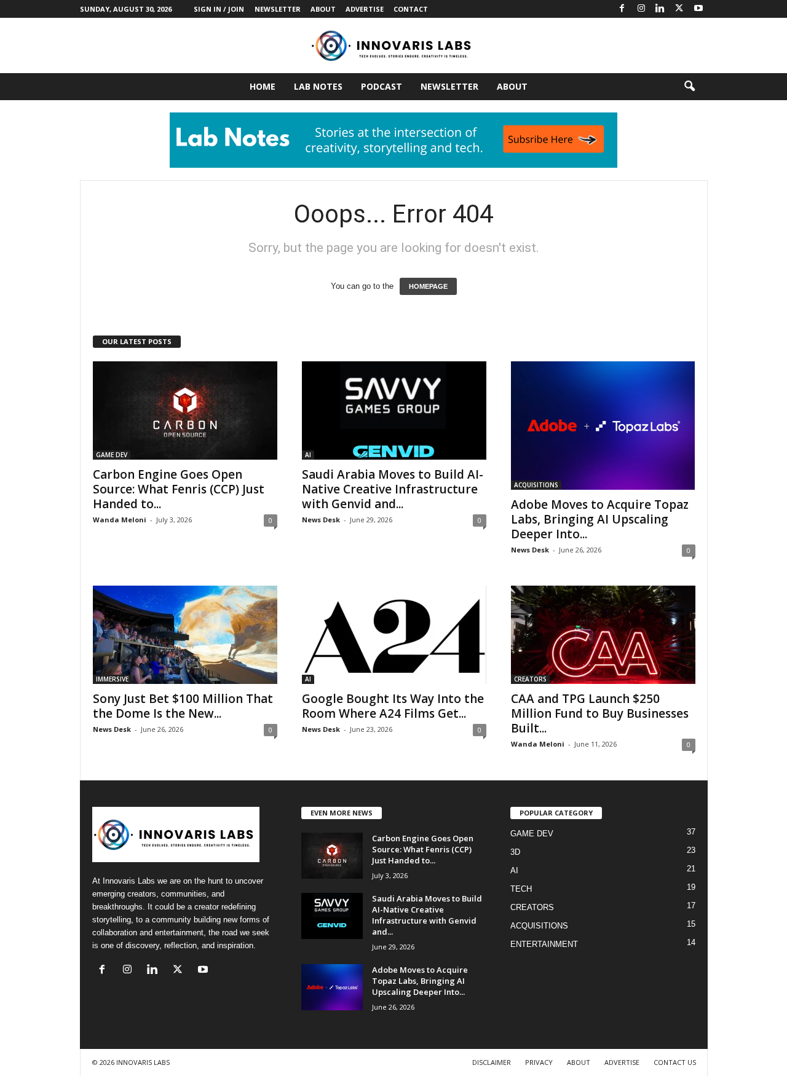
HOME (262, 86)
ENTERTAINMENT (544, 944)
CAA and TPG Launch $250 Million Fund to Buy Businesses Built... (600, 713)
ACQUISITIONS (536, 485)
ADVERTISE (365, 9)
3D (515, 852)
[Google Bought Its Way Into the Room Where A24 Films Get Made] (394, 635)
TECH (521, 888)
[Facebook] (622, 9)
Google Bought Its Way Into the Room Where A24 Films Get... (393, 706)
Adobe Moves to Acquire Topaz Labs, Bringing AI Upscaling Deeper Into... (600, 519)
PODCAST (381, 86)
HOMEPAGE (428, 286)
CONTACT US (675, 1062)
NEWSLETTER (278, 9)
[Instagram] (641, 9)
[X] (679, 9)
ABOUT (323, 9)
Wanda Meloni (119, 519)
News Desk (321, 519)
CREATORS (530, 679)
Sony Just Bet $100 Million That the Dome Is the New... (183, 706)
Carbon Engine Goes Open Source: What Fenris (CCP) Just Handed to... (178, 489)
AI (308, 454)
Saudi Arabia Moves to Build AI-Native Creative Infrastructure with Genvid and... (392, 489)
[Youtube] (698, 9)
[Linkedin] (660, 9)
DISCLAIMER (491, 1062)
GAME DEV (111, 454)
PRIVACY (539, 1062)
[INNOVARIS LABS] (393, 45)
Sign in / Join (219, 9)
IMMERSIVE (112, 679)
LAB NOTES (318, 86)
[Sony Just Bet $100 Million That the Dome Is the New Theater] (185, 635)
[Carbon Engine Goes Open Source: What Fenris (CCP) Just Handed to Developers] (185, 410)
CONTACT (411, 9)
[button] (689, 86)
